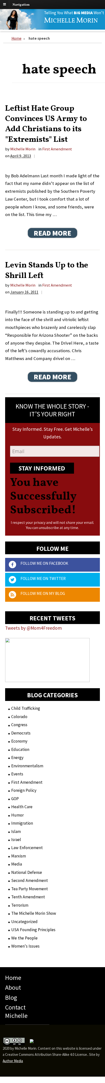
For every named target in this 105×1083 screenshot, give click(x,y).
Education (20, 749)
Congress (19, 724)
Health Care (21, 806)
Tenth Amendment (28, 897)
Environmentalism (27, 766)
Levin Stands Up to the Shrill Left (46, 270)
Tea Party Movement (29, 888)
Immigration (22, 823)
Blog (11, 997)
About (13, 987)
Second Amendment (29, 880)
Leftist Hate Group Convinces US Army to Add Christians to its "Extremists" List (46, 124)
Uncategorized (24, 921)
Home (16, 38)
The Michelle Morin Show (33, 913)
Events (17, 774)
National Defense (26, 872)
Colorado (19, 716)
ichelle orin (71, 21)
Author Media (13, 1061)
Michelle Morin (22, 148)
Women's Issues (25, 946)
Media (16, 864)
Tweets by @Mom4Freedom (33, 628)
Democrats (21, 733)
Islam (16, 831)
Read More (52, 233)
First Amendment (57, 148)
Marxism (18, 856)
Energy (17, 757)
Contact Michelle (16, 1011)
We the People (24, 938)
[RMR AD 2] (47, 678)
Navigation (21, 4)
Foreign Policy (23, 790)
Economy (19, 741)
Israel (16, 839)
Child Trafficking (25, 708)
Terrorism (19, 905)
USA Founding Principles (33, 929)
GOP (15, 798)
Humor (17, 815)
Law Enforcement (27, 847)
